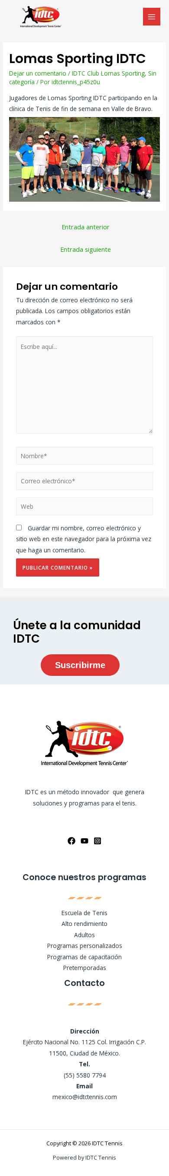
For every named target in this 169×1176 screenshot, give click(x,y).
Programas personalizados (84, 945)
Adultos (84, 935)
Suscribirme (80, 665)
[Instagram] (97, 841)
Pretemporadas (84, 968)
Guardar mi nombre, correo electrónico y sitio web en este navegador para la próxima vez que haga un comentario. (83, 539)
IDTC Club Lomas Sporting (108, 73)
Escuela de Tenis (84, 913)
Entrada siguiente (85, 249)
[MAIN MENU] (152, 16)
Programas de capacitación (84, 957)
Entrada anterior (86, 226)
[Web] (84, 508)
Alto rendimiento (84, 923)
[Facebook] (71, 841)
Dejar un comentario (37, 73)
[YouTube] (84, 841)
